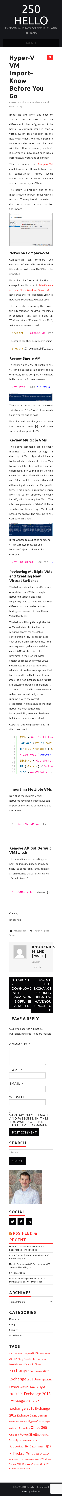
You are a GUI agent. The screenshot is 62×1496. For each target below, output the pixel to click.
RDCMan (45, 1435)
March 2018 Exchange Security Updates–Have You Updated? (42, 993)
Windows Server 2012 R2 (35, 1464)
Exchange (19, 1370)
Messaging (14, 1318)
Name (16, 1070)
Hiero (24, 1491)
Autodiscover (44, 1353)
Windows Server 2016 (19, 1468)
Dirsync (38, 1364)
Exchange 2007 (39, 1371)
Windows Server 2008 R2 (31, 1459)
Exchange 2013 (37, 1393)
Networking (24, 1427)
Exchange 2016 (21, 1408)
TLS (24, 1454)
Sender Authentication (28, 1440)
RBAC (39, 1435)
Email (16, 1083)
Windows (33, 1453)
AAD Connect (15, 1353)
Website (17, 1097)
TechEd (40, 1447)
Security (13, 1329)
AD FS (34, 1353)
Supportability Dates (23, 1446)
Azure (13, 1359)
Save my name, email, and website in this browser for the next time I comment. (30, 1120)
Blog (20, 1359)
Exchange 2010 (22, 1379)
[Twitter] (12, 1221)
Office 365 (39, 1427)
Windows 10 (15, 1459)
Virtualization (20, 930)
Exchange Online (27, 1415)
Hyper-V (37, 930)
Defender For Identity (25, 1364)
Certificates (30, 1359)
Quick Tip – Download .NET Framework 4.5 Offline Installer (22, 993)
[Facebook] (21, 1221)
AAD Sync (26, 1354)
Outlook (14, 1434)
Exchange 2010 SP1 (44, 1379)
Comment (20, 1044)
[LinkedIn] (29, 1221)
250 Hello (31, 15)
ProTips (13, 1324)
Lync (39, 1422)
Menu (31, 43)
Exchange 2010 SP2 (19, 1386)
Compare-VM (45, 164)
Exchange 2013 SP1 (25, 1401)
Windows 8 (44, 1454)
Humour (23, 1421)
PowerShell (28, 1434)
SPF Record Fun (17, 1272)
